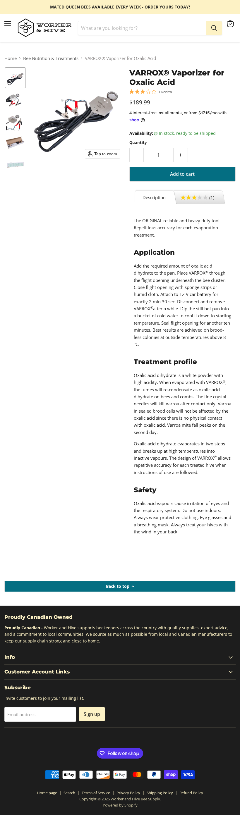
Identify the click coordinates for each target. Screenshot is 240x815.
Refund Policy (191, 792)
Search (69, 792)
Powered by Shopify (120, 805)
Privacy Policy (128, 792)
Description (154, 197)
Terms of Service (96, 792)
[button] (15, 78)
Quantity (138, 142)
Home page (47, 792)
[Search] (214, 28)
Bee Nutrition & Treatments (50, 58)
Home (10, 58)
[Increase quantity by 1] (181, 155)
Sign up (92, 714)
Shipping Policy (160, 792)
